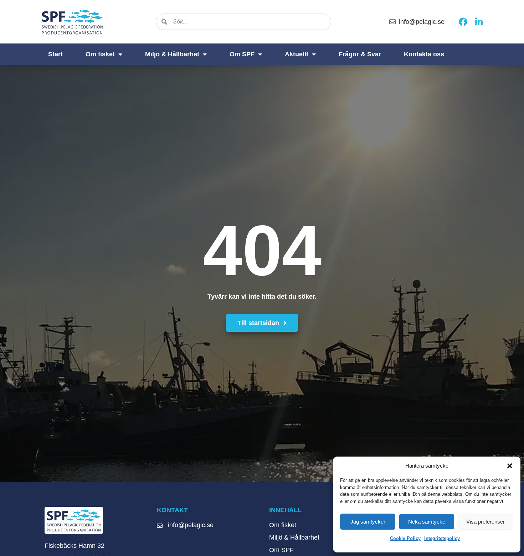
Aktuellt (296, 54)
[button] (509, 465)
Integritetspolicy (442, 538)
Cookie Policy (405, 538)
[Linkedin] (478, 21)
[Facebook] (463, 21)
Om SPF (242, 54)
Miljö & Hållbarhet (172, 54)
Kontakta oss (424, 54)
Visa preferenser (485, 522)
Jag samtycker (367, 522)
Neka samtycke (426, 522)
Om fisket (100, 54)
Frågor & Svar (360, 54)
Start (55, 54)
